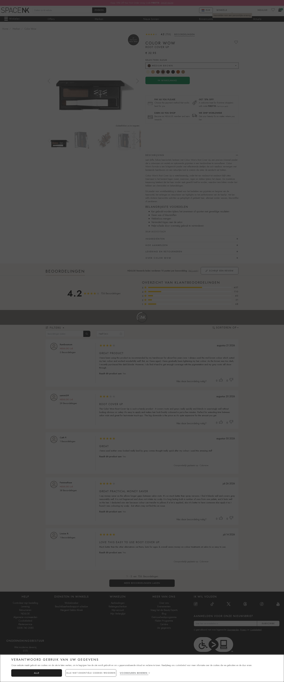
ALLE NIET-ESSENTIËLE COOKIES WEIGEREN (91, 672)
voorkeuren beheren (133, 672)
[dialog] (142, 668)
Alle (36, 672)
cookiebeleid (180, 665)
